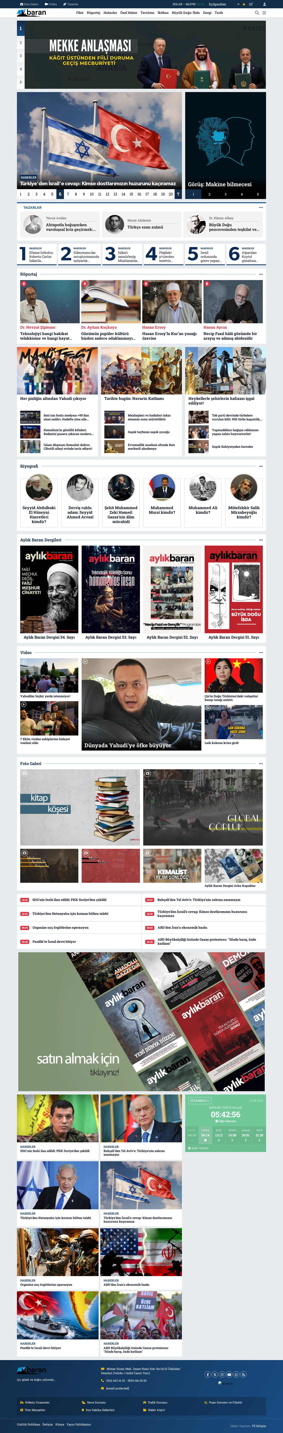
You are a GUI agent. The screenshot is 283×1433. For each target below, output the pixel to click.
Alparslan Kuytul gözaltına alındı (249, 257)
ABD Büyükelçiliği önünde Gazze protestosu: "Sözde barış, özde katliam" (207, 941)
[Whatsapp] (236, 1374)
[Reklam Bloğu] (141, 1021)
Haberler (110, 12)
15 (131, 193)
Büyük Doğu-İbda (186, 12)
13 (115, 193)
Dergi (207, 12)
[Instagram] (222, 1374)
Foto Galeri (31, 4)
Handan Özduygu (222, 218)
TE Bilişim (259, 1426)
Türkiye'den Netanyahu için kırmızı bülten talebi (70, 913)
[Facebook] (208, 1374)
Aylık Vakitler (200, 1148)
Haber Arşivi (156, 1410)
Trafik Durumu (157, 1402)
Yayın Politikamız (79, 1424)
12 (107, 193)
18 (155, 193)
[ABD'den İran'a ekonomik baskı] (141, 1252)
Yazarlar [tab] (32, 207)
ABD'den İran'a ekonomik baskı (182, 927)
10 (92, 193)
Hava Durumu (96, 1402)
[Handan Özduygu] (196, 224)
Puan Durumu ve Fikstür (225, 1402)
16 (139, 193)
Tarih (219, 12)
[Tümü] (261, 274)
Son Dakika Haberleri (100, 1410)
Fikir (80, 12)
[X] (215, 1374)
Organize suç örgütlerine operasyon (61, 927)
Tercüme (147, 12)
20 (171, 193)
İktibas (163, 12)
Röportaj (93, 12)
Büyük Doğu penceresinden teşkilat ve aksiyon (70, 227)
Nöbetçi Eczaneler (37, 1402)
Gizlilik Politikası (28, 1424)
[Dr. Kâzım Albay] (33, 224)
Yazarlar (72, 4)
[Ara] (257, 12)
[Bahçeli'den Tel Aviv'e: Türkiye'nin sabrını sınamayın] (141, 1118)
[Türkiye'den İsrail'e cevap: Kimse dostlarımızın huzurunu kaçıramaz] (141, 1185)
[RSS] (243, 1374)
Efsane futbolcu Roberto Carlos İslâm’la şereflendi (41, 257)
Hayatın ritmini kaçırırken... (141, 227)
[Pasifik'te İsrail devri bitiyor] (58, 1315)
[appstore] (226, 1383)
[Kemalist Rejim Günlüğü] (172, 866)
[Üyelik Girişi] (263, 4)
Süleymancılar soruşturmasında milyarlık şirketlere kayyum (86, 257)
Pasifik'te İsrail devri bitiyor (54, 941)
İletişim (48, 1424)
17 (147, 193)
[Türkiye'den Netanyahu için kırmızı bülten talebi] (58, 1185)
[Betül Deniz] (114, 224)
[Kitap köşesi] (80, 807)
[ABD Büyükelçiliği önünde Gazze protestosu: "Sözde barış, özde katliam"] (141, 1315)
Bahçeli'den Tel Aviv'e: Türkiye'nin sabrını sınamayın (198, 899)
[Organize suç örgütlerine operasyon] (58, 1252)
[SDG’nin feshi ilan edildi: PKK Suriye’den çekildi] (58, 1118)
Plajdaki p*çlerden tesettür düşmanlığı (167, 257)
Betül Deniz (136, 218)
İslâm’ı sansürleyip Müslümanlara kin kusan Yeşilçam (129, 257)
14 (123, 193)
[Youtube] (229, 1374)
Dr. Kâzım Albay (58, 218)
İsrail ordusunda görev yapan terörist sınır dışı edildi (210, 257)
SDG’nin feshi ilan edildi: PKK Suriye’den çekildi (69, 899)
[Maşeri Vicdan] (111, 866)
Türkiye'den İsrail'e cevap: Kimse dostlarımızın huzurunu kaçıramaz (202, 913)
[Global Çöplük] (203, 807)
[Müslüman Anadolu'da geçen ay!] (49, 866)
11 (99, 193)
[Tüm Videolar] (261, 652)
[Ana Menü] (264, 12)
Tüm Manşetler (35, 1410)
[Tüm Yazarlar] (261, 207)
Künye (59, 1424)
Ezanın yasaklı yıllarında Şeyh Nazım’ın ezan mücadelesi (232, 227)
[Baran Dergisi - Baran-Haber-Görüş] (31, 12)
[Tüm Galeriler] (261, 763)
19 (163, 193)
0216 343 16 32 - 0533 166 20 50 (126, 1380)
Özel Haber (128, 12)
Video (53, 4)
